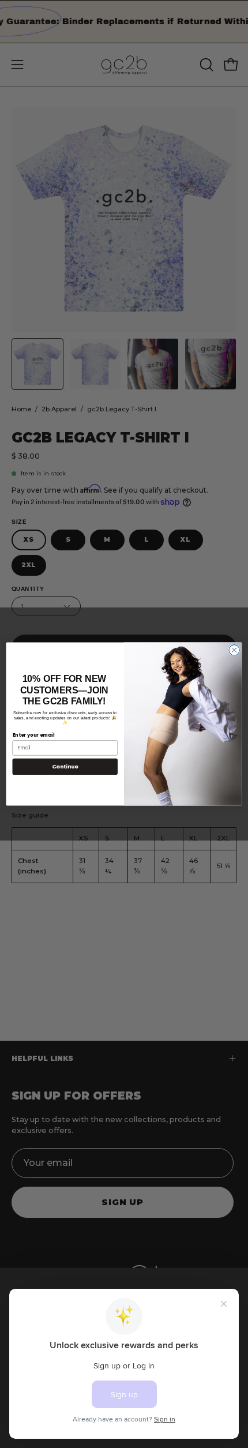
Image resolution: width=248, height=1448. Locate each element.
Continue (65, 766)
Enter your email (34, 734)
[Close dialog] (234, 650)
